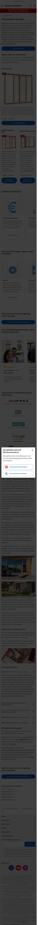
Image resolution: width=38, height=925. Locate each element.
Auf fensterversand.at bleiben (18, 467)
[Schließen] (32, 450)
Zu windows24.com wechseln (18, 473)
